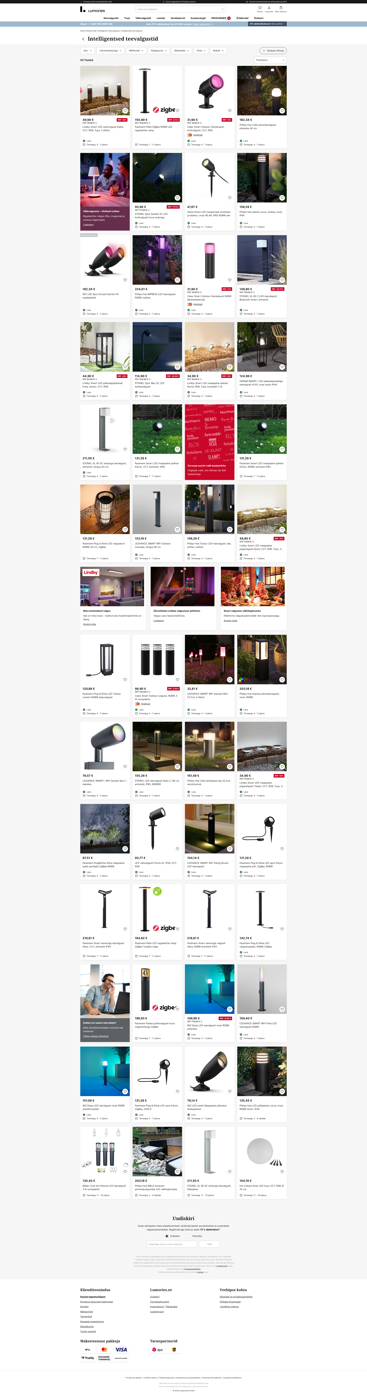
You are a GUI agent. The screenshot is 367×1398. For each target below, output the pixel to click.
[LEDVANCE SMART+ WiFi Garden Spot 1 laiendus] (105, 760)
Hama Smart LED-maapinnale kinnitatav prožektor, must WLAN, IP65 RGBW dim (209, 213)
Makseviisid (86, 1311)
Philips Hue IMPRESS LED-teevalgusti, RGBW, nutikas (155, 296)
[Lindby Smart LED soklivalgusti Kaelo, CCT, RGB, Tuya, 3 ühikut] (105, 107)
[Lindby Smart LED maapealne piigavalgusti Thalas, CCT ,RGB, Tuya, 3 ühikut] (262, 760)
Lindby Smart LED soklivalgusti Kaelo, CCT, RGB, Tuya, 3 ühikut (103, 128)
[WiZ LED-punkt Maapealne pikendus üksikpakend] (209, 1084)
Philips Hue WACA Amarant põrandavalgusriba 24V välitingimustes (156, 1187)
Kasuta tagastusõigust (92, 1296)
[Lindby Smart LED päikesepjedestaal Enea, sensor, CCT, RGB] (105, 361)
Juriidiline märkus (229, 1306)
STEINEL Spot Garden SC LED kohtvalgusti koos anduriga (151, 215)
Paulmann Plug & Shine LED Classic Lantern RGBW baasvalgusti (102, 695)
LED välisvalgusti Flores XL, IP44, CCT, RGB (156, 864)
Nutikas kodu (91, 31)
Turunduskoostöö (159, 1301)
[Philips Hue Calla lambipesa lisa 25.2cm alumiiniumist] (209, 760)
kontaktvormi (222, 1266)
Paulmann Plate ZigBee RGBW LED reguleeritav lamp (153, 128)
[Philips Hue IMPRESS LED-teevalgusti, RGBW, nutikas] (157, 276)
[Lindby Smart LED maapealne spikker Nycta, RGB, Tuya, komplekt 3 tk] (209, 361)
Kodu (82, 31)
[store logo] (92, 9)
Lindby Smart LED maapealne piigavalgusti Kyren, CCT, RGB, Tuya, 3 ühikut (260, 547)
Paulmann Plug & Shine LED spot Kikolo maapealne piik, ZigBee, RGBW (261, 864)
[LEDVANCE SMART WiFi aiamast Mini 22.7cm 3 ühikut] (209, 676)
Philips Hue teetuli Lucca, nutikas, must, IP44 (261, 213)
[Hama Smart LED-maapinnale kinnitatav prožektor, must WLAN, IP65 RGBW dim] (209, 192)
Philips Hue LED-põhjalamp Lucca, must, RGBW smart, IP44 (261, 1107)
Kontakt (84, 1306)
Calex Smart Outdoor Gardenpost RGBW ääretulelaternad (209, 298)
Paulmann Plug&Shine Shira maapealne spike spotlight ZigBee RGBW (103, 864)
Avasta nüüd (230, 620)
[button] (125, 111)
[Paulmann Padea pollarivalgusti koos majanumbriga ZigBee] (157, 1003)
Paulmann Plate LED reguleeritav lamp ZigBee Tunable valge (155, 945)
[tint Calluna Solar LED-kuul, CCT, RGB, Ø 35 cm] (262, 1163)
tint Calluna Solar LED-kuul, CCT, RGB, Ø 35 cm (262, 1187)
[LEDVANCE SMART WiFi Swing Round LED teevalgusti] (209, 842)
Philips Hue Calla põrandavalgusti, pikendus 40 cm (258, 126)
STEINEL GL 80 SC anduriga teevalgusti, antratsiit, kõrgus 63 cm (104, 465)
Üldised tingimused (230, 1301)
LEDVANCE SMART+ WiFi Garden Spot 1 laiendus (104, 782)
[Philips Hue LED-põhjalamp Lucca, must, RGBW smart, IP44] (262, 1084)
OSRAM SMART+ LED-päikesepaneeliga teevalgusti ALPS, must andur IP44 (261, 383)
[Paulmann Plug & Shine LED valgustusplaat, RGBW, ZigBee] (262, 922)
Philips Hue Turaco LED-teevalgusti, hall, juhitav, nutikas (209, 545)
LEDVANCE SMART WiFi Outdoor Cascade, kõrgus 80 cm (153, 545)
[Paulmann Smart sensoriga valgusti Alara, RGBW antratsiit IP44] (209, 922)
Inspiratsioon (157, 1306)
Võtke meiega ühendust (96, 1036)
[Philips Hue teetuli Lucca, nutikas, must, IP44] (262, 192)
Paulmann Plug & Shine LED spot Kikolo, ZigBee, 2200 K (156, 1107)
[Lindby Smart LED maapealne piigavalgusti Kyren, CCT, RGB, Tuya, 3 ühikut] (262, 523)
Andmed (197, 134)
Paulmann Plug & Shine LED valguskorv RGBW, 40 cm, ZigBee (104, 545)
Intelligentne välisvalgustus (109, 31)
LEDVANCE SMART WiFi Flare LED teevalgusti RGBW (258, 1025)
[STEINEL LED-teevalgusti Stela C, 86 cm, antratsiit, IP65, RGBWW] (157, 760)
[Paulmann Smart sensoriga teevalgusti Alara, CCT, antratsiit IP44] (105, 922)
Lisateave (88, 224)
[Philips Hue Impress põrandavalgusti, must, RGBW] (262, 676)
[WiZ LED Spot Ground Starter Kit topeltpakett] (105, 276)
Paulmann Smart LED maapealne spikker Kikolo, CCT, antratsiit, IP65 (157, 465)
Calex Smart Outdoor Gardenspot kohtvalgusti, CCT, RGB (205, 128)
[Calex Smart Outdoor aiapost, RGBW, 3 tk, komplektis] (157, 676)
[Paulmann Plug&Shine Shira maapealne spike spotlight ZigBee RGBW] (105, 842)
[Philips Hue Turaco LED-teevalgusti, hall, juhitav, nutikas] (209, 523)
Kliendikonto (87, 1326)
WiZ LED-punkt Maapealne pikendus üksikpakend (207, 1107)
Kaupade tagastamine (92, 1321)
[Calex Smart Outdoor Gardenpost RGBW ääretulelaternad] (209, 276)
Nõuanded (171, 1306)
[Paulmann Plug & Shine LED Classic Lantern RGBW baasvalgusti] (105, 676)
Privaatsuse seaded (133, 1377)
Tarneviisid (86, 1316)
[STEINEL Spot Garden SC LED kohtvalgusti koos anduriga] (157, 192)
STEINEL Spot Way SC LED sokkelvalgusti (149, 385)
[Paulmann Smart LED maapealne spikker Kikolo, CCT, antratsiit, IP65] (157, 442)
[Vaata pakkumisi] (183, 24)
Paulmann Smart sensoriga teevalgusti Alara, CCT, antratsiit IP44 (103, 945)
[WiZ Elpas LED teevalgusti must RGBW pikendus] (209, 1003)
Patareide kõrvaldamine (211, 1377)
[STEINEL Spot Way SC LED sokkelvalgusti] (157, 361)
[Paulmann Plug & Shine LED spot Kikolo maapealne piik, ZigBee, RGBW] (262, 842)
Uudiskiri (155, 1296)
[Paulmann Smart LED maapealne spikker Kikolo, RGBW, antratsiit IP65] (262, 442)
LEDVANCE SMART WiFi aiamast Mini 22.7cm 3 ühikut (207, 695)
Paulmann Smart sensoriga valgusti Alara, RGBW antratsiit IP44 (206, 945)
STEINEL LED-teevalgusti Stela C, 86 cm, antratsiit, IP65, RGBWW (157, 782)
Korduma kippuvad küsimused (96, 1301)
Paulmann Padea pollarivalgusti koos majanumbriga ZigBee (155, 1025)
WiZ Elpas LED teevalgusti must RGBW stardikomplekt (104, 1107)
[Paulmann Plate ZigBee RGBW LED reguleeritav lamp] (157, 107)
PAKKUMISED (219, 18)
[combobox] (181, 9)
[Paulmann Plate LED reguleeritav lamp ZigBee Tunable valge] (157, 922)
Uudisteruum (157, 1311)
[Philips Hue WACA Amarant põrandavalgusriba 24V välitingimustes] (157, 1163)
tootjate (200, 1272)
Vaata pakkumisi (201, 24)
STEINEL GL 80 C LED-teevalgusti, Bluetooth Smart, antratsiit (258, 298)
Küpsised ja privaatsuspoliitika (236, 1296)
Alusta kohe (89, 624)
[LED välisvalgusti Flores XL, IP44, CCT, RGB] (157, 842)
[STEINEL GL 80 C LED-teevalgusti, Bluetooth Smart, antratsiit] (262, 276)
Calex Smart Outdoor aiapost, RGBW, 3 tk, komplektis (156, 697)
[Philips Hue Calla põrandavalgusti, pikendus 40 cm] (262, 107)
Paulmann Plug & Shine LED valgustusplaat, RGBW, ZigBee (256, 945)
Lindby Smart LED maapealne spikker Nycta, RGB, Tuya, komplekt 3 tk (207, 385)
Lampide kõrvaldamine (232, 1377)
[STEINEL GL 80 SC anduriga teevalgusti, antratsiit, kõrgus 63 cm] (105, 442)
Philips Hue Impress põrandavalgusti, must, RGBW (260, 695)
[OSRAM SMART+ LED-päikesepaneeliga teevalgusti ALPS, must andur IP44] (262, 361)
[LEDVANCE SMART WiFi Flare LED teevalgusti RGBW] (262, 1003)
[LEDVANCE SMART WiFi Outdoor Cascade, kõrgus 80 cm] (157, 523)
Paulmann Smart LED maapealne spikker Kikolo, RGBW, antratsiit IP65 (262, 465)
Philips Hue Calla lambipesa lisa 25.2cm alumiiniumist (208, 782)
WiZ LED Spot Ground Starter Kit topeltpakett (101, 296)
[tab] (87, 50)
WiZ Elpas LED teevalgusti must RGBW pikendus (208, 1027)
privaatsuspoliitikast (192, 1269)
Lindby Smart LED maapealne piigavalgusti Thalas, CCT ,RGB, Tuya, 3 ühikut (261, 784)
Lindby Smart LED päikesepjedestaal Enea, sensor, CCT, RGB (103, 385)
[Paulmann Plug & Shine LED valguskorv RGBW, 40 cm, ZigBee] (105, 523)
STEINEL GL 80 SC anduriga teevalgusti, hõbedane (209, 1187)
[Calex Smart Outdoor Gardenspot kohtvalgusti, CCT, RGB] (209, 107)
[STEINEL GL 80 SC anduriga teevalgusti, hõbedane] (209, 1163)
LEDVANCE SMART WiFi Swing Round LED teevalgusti (207, 864)
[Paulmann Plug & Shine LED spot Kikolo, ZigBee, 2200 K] (157, 1084)
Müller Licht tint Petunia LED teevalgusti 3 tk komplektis (104, 1187)
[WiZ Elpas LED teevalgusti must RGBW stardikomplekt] (105, 1084)
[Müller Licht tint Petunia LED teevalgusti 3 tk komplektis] (105, 1163)
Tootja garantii (88, 1331)
